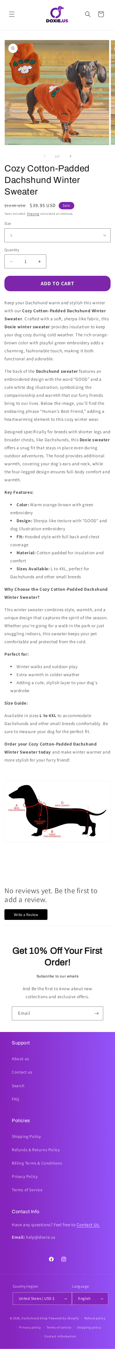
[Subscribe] (96, 1013)
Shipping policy (89, 1327)
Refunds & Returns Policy (36, 1149)
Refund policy (94, 1318)
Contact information (60, 1336)
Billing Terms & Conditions (37, 1163)
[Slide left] (44, 156)
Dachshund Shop (35, 1318)
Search (18, 1085)
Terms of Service (27, 1189)
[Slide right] (70, 156)
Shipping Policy (26, 1136)
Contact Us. (88, 1224)
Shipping (33, 214)
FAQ (15, 1099)
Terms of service (59, 1327)
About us (20, 1058)
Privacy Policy (24, 1176)
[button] (11, 14)
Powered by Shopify (64, 1318)
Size (7, 223)
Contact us (22, 1072)
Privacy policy (30, 1327)
